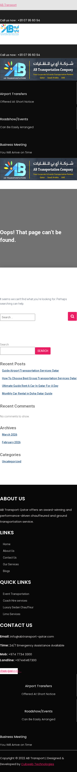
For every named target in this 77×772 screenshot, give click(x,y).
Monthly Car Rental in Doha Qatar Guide (27, 393)
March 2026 (9, 434)
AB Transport (8, 5)
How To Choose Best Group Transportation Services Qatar (39, 378)
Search (4, 344)
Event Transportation (16, 593)
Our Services (11, 564)
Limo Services (11, 614)
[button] (19, 40)
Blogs (6, 571)
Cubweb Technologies (37, 764)
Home (6, 544)
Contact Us (10, 557)
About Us (8, 550)
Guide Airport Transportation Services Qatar (30, 370)
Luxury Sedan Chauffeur (18, 607)
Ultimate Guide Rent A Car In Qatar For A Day (30, 385)
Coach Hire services (15, 600)
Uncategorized (11, 461)
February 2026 (11, 442)
